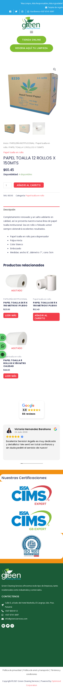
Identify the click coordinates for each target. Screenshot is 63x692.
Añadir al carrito (29, 185)
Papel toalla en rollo (13, 152)
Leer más (11, 315)
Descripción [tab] (9, 209)
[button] (31, 31)
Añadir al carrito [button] (41, 317)
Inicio (5, 143)
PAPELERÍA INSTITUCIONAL (22, 143)
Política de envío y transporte (36, 670)
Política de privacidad (12, 670)
